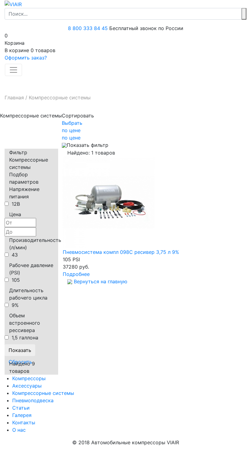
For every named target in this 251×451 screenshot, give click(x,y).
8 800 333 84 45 (88, 28)
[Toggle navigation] (13, 70)
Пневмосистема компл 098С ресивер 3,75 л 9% (121, 252)
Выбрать (72, 123)
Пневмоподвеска (33, 400)
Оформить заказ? (26, 58)
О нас (19, 430)
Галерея (22, 415)
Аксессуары (27, 386)
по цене (71, 130)
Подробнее (76, 274)
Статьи (21, 408)
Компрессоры (29, 378)
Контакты (23, 422)
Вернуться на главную (99, 281)
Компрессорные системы (43, 393)
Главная (14, 97)
